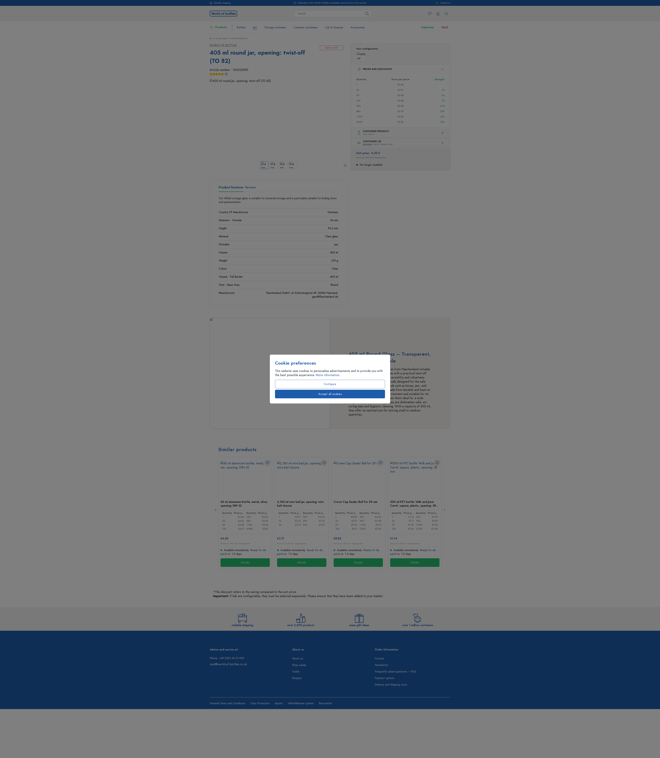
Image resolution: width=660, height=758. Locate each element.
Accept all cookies (330, 394)
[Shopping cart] (446, 13)
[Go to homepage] (223, 13)
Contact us (445, 3)
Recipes (297, 678)
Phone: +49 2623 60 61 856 (227, 658)
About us (297, 658)
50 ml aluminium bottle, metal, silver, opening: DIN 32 (244, 503)
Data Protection (260, 703)
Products (221, 27)
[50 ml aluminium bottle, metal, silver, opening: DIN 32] (245, 478)
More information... (329, 375)
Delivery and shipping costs (391, 685)
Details (245, 562)
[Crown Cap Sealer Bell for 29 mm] (358, 478)
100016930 (367, 144)
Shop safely (299, 665)
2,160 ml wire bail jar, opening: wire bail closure (300, 503)
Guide (295, 672)
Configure (330, 384)
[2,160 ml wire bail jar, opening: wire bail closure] (301, 478)
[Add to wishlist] (267, 462)
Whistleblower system (301, 703)
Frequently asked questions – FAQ (395, 672)
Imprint (279, 703)
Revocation (325, 703)
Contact (379, 658)
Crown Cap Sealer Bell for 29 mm (355, 502)
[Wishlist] (430, 13)
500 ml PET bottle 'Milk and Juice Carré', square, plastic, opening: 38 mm (413, 503)
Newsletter (381, 665)
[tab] (231, 188)
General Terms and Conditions (227, 703)
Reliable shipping (222, 3)
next (444, 509)
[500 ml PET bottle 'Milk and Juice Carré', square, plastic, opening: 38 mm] (414, 478)
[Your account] (438, 13)
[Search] (367, 13)
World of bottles (223, 45)
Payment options (384, 678)
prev (215, 509)
